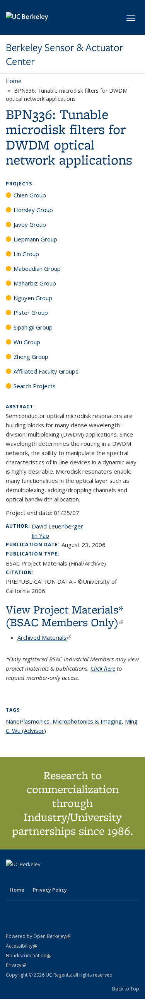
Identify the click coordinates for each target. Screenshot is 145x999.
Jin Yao (40, 535)
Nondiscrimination (28, 955)
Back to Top (125, 988)
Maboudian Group (37, 268)
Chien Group (30, 195)
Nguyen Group (33, 298)
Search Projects (35, 386)
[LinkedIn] (28, 877)
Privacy (16, 965)
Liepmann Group (35, 239)
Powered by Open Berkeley (38, 936)
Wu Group (27, 342)
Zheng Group (31, 356)
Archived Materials (44, 637)
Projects (19, 183)
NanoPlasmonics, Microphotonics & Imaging (64, 721)
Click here (102, 668)
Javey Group (30, 224)
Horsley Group (33, 210)
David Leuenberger (57, 526)
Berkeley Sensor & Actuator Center (64, 55)
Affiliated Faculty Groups (46, 371)
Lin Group (26, 254)
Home (13, 81)
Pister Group (31, 312)
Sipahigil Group (33, 327)
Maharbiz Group (35, 283)
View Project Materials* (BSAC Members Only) (64, 616)
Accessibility (21, 946)
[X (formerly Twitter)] (13, 877)
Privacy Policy (50, 889)
